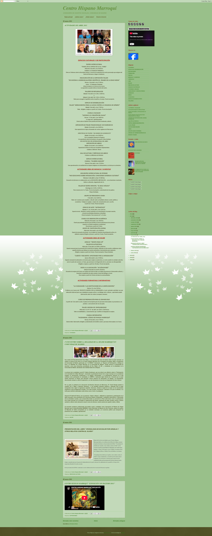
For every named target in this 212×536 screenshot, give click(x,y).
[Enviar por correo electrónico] (94, 330)
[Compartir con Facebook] (98, 330)
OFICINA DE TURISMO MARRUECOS (137, 132)
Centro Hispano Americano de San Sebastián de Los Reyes (136, 115)
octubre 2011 (134, 222)
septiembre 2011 (135, 224)
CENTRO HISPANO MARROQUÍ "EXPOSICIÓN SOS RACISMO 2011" (90, 483)
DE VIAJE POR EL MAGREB (135, 150)
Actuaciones (131, 97)
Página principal (68, 17)
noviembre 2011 (135, 220)
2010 (131, 255)
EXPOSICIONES (73, 515)
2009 (131, 257)
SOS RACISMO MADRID (134, 127)
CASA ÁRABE (131, 125)
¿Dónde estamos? (90, 17)
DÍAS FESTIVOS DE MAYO (141, 142)
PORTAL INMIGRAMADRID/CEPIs (136, 123)
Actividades (72, 332)
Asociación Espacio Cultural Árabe (136, 109)
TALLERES (130, 100)
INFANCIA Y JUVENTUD (134, 77)
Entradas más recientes (70, 521)
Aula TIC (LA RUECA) (133, 121)
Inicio (96, 521)
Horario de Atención (101, 17)
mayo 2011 (133, 230)
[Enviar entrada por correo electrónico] (91, 330)
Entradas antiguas (119, 521)
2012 (131, 214)
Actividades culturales (133, 89)
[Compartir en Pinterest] (100, 330)
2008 (131, 259)
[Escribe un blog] (95, 330)
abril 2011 (133, 232)
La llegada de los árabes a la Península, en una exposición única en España (142, 170)
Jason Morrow (107, 532)
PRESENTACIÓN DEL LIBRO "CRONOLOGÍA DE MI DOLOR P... (139, 244)
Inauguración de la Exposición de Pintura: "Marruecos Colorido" (140, 162)
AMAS (129, 129)
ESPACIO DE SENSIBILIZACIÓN (135, 69)
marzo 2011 (134, 235)
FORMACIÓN (131, 73)
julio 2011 (133, 228)
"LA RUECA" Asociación (134, 107)
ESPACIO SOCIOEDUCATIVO (135, 98)
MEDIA (130, 95)
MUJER (71, 417)
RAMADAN (131, 93)
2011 (131, 216)
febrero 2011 (134, 250)
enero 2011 (133, 252)
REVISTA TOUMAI (132, 134)
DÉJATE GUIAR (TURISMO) (134, 131)
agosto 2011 (134, 226)
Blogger (123, 532)
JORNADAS (131, 79)
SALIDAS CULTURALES (134, 87)
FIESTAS (130, 75)
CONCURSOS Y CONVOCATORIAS (136, 91)
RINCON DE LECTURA (75, 474)
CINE (129, 81)
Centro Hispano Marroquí (90, 7)
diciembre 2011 (134, 217)
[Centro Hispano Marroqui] (133, 59)
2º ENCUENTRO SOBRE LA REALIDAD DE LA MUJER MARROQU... (137, 240)
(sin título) (137, 153)
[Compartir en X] (97, 330)
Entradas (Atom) (74, 523)
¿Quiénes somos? (79, 17)
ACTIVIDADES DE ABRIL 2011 (76, 25)
